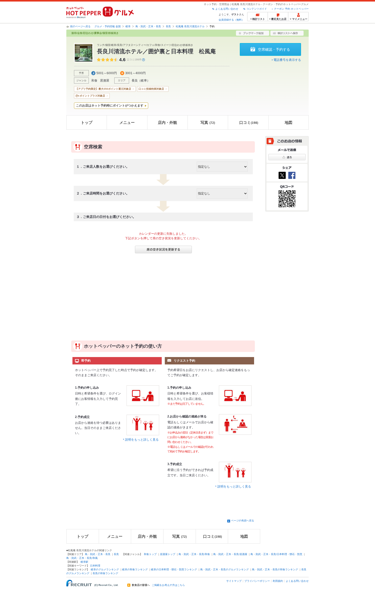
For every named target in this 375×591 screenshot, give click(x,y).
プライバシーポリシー (257, 581)
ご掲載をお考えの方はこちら (168, 585)
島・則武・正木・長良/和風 (82, 558)
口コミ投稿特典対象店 (151, 88)
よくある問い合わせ (226, 8)
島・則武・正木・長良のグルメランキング (224, 569)
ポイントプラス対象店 (92, 95)
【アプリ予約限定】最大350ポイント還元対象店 (103, 88)
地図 (288, 122)
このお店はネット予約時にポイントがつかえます (109, 105)
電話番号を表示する (287, 60)
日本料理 (95, 565)
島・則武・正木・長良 (148, 26)
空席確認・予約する (274, 49)
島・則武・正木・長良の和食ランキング (275, 569)
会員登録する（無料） (231, 19)
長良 (168, 26)
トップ (86, 122)
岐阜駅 (84, 561)
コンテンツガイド (256, 8)
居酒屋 (104, 80)
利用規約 (278, 581)
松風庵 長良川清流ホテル (190, 26)
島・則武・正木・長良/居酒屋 (230, 554)
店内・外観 (167, 122)
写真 (208, 122)
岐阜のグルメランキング (105, 569)
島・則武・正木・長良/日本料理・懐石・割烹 (276, 554)
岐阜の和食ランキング (135, 569)
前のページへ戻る (80, 26)
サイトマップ (234, 581)
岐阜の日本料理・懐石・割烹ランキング (174, 569)
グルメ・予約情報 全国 (107, 26)
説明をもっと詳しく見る (142, 439)
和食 (94, 80)
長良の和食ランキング (105, 573)
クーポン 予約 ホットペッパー (291, 8)
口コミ (248, 122)
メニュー (127, 122)
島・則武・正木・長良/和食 (194, 554)
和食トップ (150, 554)
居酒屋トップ (167, 554)
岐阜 (128, 26)
